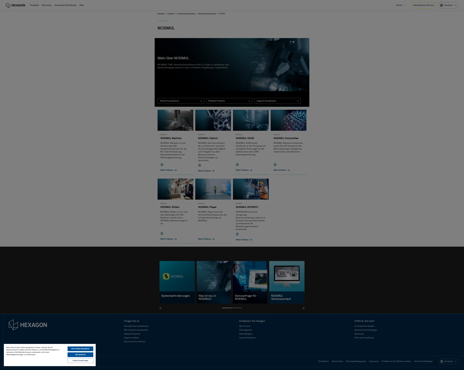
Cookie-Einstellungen (80, 360)
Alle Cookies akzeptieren (80, 349)
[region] (50, 355)
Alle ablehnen (80, 354)
